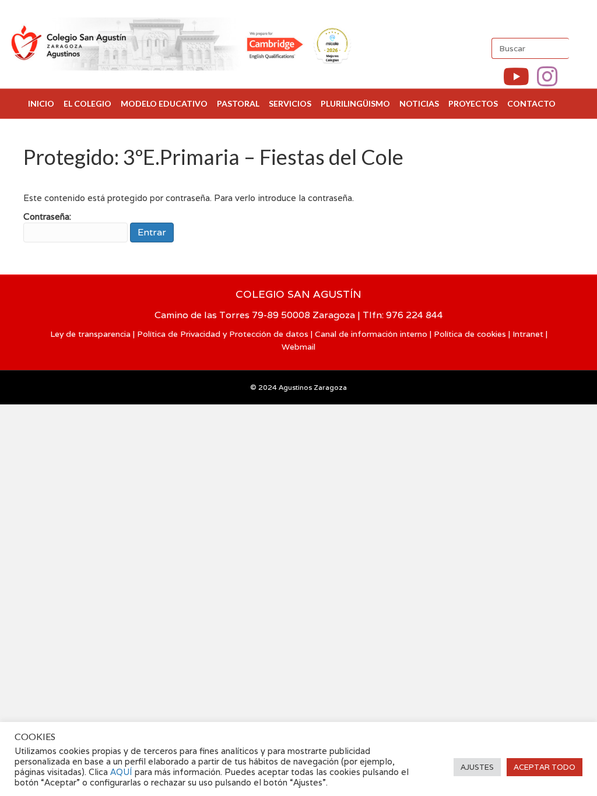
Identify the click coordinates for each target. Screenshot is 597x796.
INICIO (41, 103)
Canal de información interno (371, 334)
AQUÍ (122, 771)
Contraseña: (47, 216)
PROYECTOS (473, 103)
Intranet (527, 334)
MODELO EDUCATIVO (164, 103)
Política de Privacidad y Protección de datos (222, 334)
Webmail (298, 346)
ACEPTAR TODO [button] (544, 767)
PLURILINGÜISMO (355, 103)
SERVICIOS (290, 103)
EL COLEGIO (87, 103)
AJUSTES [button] (477, 767)
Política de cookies (470, 334)
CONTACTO (531, 103)
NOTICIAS (419, 103)
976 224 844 (414, 315)
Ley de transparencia (90, 334)
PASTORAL (238, 103)
